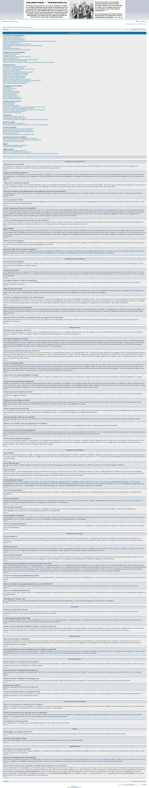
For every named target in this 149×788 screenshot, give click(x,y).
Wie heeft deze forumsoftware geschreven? (15, 150)
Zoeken (144, 21)
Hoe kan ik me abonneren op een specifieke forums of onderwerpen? (22, 140)
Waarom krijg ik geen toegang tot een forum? (15, 75)
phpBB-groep (58, 751)
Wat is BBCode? (7, 87)
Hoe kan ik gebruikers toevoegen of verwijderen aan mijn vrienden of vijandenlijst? (26, 125)
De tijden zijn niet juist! (9, 55)
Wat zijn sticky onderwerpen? (11, 96)
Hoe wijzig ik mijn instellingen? (11, 54)
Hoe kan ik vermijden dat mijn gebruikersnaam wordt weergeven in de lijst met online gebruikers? (30, 41)
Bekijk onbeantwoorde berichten (10, 27)
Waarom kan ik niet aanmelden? (12, 37)
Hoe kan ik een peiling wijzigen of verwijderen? (16, 73)
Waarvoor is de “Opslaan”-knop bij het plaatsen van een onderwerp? (22, 80)
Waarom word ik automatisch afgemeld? (14, 40)
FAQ (138, 21)
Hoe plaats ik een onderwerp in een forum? (15, 66)
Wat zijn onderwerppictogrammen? (12, 98)
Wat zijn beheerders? (9, 102)
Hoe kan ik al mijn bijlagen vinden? (13, 146)
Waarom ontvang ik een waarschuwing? (14, 77)
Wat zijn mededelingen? (10, 94)
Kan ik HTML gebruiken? (10, 88)
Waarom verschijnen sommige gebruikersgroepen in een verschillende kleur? (24, 110)
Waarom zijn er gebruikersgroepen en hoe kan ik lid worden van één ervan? (24, 107)
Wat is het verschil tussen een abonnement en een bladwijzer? (20, 138)
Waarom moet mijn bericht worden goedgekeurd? (16, 82)
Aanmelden (7, 21)
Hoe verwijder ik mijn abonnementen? (13, 141)
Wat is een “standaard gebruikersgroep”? (14, 111)
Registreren (15, 21)
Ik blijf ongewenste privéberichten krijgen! (14, 118)
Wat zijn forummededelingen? (11, 93)
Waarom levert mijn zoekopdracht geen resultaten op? (18, 130)
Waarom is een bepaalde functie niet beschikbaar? (17, 152)
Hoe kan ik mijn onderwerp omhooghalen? (15, 83)
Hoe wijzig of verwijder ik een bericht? (13, 67)
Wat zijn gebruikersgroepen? (11, 105)
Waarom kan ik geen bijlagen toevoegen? (14, 76)
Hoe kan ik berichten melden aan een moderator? (17, 79)
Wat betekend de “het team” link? (12, 112)
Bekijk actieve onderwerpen (26, 27)
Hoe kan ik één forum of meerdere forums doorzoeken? (18, 129)
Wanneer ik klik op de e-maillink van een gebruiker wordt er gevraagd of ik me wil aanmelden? (29, 62)
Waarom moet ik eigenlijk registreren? (13, 38)
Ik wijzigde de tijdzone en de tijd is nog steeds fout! (17, 56)
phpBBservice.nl (89, 751)
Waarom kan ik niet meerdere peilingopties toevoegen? (18, 72)
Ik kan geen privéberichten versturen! (13, 116)
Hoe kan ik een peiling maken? (11, 70)
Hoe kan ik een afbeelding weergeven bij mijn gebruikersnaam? (20, 59)
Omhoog (5, 169)
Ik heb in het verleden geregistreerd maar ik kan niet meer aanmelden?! (22, 45)
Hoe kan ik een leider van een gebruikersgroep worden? (18, 108)
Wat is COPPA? (7, 47)
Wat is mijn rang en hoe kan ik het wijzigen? (15, 61)
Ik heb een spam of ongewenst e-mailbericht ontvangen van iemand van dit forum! (25, 119)
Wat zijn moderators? (9, 104)
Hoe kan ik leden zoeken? (10, 133)
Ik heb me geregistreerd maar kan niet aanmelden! (17, 44)
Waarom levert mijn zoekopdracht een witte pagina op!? (18, 131)
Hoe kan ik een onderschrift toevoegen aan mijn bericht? (18, 69)
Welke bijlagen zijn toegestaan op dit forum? (15, 145)
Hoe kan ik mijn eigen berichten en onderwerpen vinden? (19, 134)
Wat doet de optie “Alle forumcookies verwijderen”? (17, 50)
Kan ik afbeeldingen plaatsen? (11, 91)
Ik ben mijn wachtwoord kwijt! (11, 42)
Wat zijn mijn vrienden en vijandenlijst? (14, 123)
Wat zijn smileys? (8, 90)
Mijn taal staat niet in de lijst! (11, 58)
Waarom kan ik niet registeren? (11, 48)
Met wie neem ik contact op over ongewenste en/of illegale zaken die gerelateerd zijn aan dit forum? (30, 153)
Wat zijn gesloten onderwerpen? (12, 97)
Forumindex (6, 29)
